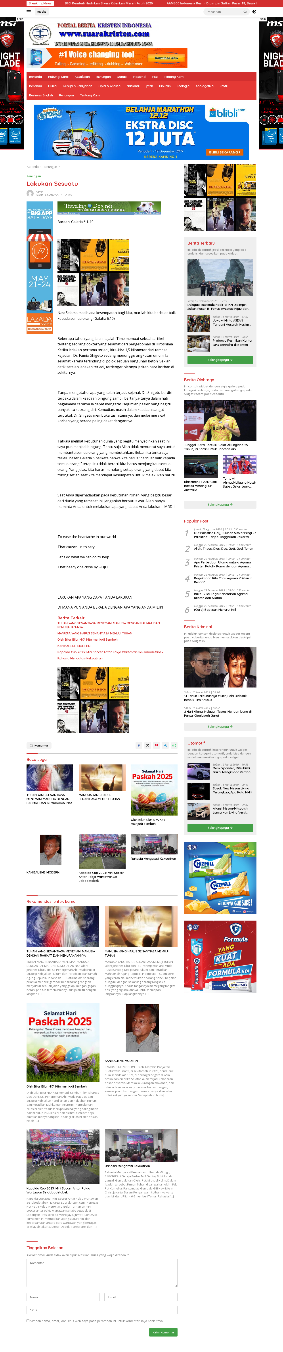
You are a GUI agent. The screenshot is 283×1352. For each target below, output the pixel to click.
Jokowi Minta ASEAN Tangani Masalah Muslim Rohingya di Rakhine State (232, 322)
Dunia (52, 86)
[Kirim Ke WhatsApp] (174, 745)
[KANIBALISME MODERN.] (50, 851)
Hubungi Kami (58, 77)
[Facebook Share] (139, 745)
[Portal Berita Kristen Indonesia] (93, 34)
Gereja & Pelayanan (77, 86)
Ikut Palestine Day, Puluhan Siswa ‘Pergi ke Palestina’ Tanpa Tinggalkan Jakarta (225, 535)
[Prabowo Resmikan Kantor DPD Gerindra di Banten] (198, 343)
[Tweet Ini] (147, 745)
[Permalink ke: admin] (30, 193)
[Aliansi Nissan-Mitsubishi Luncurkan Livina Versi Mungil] (198, 811)
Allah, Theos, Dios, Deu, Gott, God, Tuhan (223, 549)
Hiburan (165, 86)
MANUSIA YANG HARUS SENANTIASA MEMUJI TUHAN (94, 633)
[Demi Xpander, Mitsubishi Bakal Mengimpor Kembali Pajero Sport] (198, 771)
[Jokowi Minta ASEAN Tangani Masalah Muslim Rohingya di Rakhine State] (198, 323)
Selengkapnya (219, 360)
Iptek (149, 86)
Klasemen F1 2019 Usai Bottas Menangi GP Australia (200, 486)
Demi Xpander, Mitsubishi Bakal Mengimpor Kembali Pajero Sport (232, 770)
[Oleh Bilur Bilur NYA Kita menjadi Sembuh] (154, 790)
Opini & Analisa (109, 86)
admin (39, 192)
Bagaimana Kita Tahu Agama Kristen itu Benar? (223, 580)
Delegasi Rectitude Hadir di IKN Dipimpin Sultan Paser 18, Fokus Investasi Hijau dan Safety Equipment (217, 307)
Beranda (35, 77)
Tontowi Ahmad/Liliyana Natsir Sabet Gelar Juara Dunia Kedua (239, 482)
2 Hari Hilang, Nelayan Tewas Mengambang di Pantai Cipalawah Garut (218, 714)
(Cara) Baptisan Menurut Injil (215, 610)
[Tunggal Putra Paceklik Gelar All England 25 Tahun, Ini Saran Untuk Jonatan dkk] (220, 420)
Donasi (122, 77)
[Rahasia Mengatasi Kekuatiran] (154, 844)
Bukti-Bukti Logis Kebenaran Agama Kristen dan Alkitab (221, 596)
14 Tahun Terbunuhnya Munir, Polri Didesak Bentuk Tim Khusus (215, 698)
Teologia (183, 86)
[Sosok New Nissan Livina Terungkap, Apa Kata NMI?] (198, 791)
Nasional (139, 77)
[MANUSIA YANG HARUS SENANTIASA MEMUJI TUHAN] (102, 777)
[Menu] (30, 11)
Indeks (41, 11)
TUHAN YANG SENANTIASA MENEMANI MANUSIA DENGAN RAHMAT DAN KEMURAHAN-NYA (108, 625)
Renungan (103, 77)
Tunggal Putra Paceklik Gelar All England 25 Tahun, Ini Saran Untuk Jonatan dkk (216, 447)
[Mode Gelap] (254, 11)
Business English (41, 95)
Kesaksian (82, 77)
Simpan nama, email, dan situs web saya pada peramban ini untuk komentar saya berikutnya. (96, 1321)
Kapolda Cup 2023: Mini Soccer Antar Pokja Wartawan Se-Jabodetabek (110, 652)
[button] (245, 11)
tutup (20, 19)
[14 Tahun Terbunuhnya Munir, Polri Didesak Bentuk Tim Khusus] (220, 667)
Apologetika (205, 86)
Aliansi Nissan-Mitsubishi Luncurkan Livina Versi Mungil (230, 810)
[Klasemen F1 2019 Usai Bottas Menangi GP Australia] (201, 466)
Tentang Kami (174, 77)
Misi (155, 77)
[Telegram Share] (165, 745)
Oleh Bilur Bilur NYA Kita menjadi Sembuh (87, 640)
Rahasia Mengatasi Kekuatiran (80, 658)
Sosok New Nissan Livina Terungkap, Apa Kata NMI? (232, 790)
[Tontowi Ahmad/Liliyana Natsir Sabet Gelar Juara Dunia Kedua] (239, 464)
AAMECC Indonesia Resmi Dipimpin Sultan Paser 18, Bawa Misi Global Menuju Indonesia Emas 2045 (170, 3)
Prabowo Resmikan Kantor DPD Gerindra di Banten (233, 343)
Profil (224, 86)
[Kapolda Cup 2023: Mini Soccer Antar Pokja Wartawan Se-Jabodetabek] (102, 851)
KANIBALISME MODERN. (74, 646)
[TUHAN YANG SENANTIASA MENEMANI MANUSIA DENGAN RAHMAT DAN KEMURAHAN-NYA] (50, 777)
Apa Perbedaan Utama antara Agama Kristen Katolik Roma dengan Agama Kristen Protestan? (222, 564)
